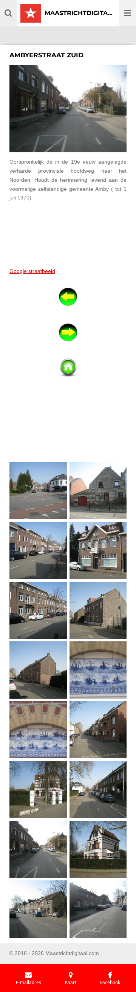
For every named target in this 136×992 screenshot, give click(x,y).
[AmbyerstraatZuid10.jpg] (98, 730)
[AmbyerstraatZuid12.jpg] (98, 790)
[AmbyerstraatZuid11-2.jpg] (38, 790)
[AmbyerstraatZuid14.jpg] (98, 849)
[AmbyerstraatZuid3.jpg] (38, 551)
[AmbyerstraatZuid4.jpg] (98, 551)
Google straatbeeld (32, 271)
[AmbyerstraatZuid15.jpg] (38, 909)
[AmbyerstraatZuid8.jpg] (98, 670)
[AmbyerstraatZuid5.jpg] (38, 610)
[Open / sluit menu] (127, 13)
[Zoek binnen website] (8, 13)
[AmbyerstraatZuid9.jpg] (38, 730)
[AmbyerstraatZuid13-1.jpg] (38, 849)
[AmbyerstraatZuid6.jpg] (98, 610)
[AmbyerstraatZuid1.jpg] (38, 491)
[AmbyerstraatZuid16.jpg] (98, 909)
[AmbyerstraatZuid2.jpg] (98, 491)
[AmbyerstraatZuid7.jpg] (38, 670)
